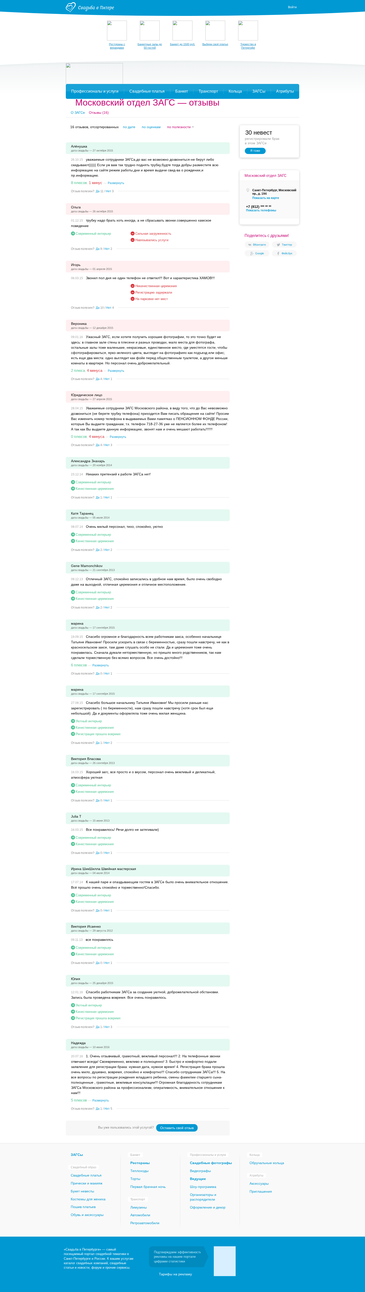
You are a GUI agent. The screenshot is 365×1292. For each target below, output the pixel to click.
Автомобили (140, 1215)
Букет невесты (82, 1191)
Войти (292, 7)
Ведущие (198, 1179)
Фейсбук (287, 253)
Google (259, 253)
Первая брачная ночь (148, 1187)
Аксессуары (259, 1183)
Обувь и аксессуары (87, 1215)
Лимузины (138, 1207)
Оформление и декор (207, 1207)
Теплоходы (139, 1171)
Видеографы (200, 1171)
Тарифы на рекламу (175, 1274)
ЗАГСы (77, 1155)
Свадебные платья (86, 1175)
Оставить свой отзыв (177, 1128)
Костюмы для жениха (88, 1199)
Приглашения (261, 1191)
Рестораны (140, 1163)
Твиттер (287, 244)
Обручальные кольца (267, 1163)
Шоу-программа (203, 1187)
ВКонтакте (259, 244)
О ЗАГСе (78, 112)
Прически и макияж (86, 1183)
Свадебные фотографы (211, 1163)
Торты (135, 1179)
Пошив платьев (83, 1207)
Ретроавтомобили (144, 1223)
